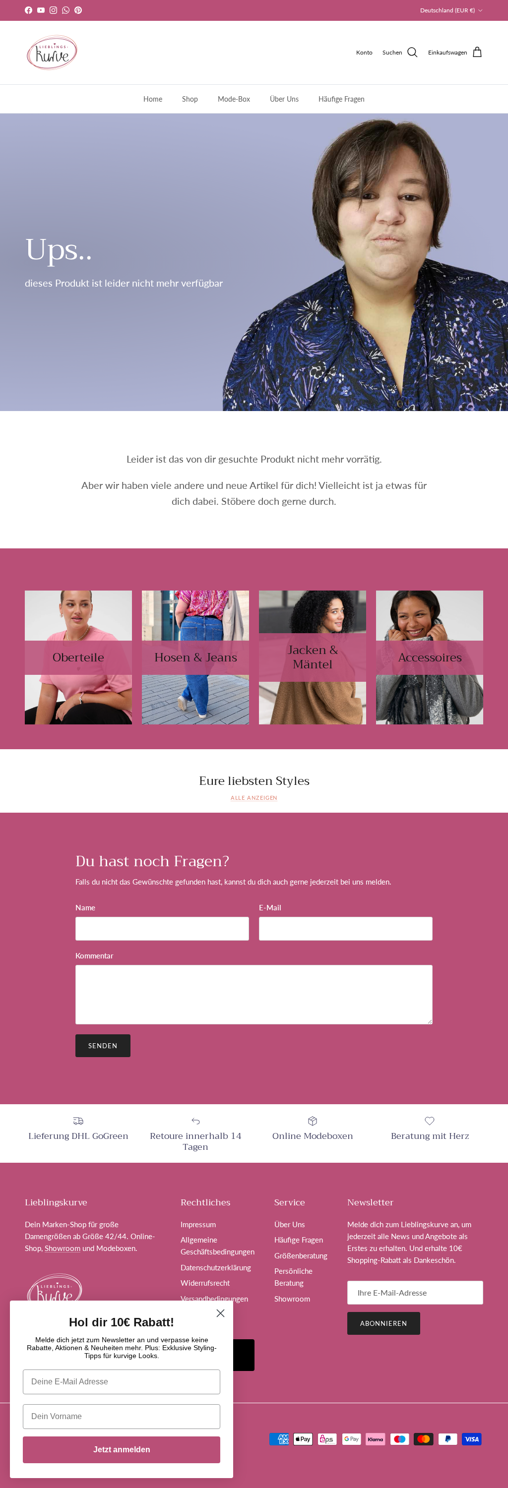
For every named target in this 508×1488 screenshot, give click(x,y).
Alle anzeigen (254, 797)
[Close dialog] (220, 1313)
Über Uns (284, 99)
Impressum (198, 1224)
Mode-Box (234, 99)
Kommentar (94, 955)
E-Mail (270, 907)
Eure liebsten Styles (254, 781)
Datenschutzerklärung (216, 1267)
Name (85, 907)
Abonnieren (383, 1323)
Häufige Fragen (341, 99)
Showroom (222, 10)
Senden (103, 1046)
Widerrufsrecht (205, 1282)
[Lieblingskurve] (52, 52)
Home (152, 99)
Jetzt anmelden (121, 1449)
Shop (190, 99)
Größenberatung (300, 1255)
